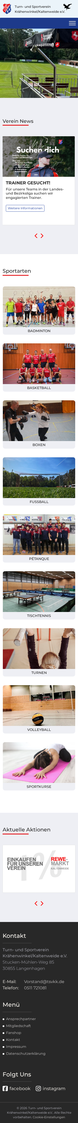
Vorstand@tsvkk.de (44, 981)
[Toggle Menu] (72, 23)
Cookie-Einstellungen (49, 1117)
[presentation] (36, 236)
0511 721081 (35, 987)
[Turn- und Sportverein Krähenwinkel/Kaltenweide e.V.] (9, 8)
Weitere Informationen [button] (25, 208)
